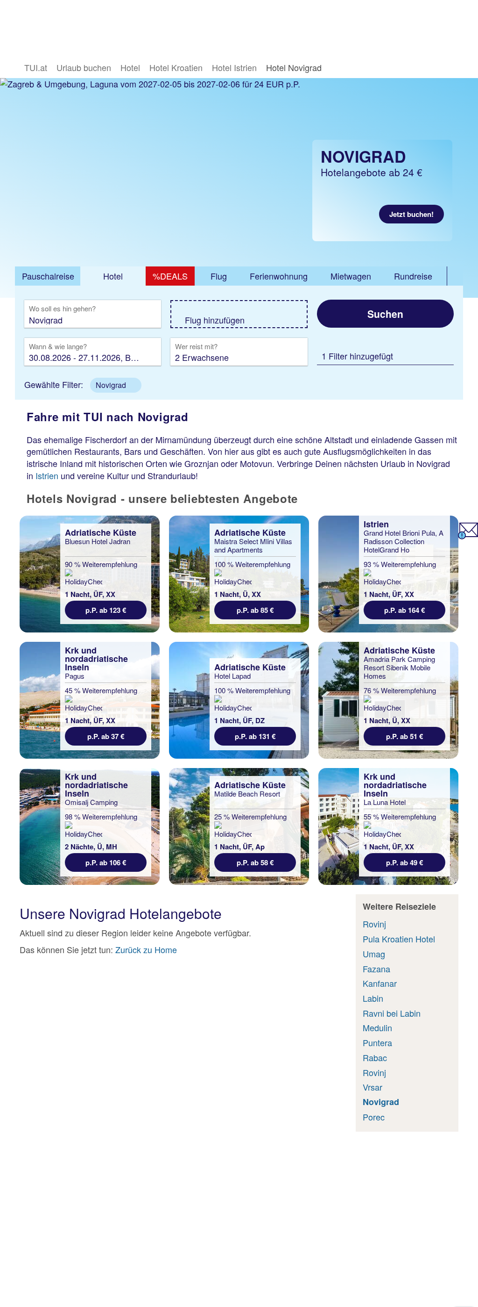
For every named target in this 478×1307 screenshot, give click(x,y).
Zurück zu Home (146, 949)
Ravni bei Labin (392, 1013)
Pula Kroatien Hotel (399, 939)
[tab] (47, 276)
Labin (373, 998)
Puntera (377, 1042)
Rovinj (374, 924)
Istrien (46, 475)
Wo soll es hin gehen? (62, 309)
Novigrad (381, 1102)
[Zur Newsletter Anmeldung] (468, 536)
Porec (374, 1117)
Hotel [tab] (113, 276)
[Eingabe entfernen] (140, 319)
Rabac (375, 1057)
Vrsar (372, 1087)
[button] (115, 385)
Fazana (376, 968)
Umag (374, 954)
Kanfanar (380, 983)
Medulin (377, 1027)
